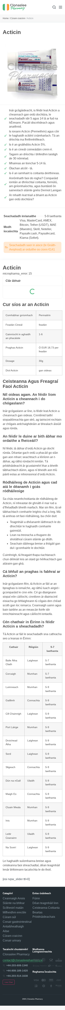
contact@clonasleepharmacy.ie (23, 960)
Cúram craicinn (17, 18)
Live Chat (9, 982)
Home (6, 18)
